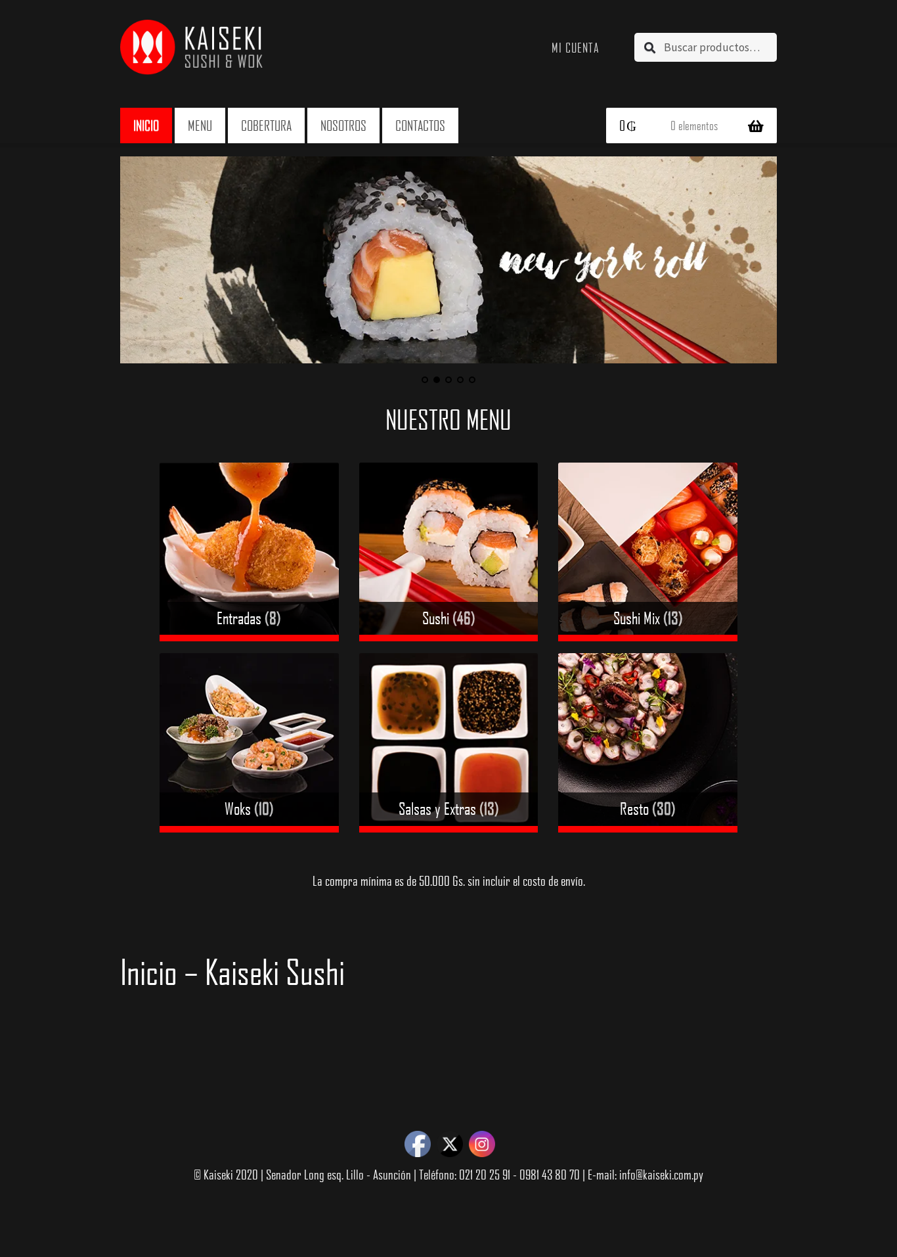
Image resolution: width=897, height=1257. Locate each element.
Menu (200, 125)
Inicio (146, 125)
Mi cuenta (576, 47)
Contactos (420, 125)
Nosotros (343, 125)
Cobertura (266, 125)
